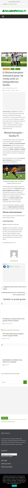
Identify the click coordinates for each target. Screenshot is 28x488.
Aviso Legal (4, 460)
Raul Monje (6, 88)
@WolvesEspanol (16, 183)
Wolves (17, 90)
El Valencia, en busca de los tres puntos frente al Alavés (13, 320)
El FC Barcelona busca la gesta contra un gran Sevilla (13, 335)
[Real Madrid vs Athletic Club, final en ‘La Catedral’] (14, 345)
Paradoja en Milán (12, 4)
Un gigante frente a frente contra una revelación (14, 288)
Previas (12, 69)
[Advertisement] (14, 38)
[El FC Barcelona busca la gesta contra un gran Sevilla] (10, 330)
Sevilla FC (18, 69)
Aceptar (14, 485)
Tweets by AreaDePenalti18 (8, 421)
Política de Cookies (6, 463)
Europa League (6, 69)
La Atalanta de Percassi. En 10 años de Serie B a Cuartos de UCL (13, 293)
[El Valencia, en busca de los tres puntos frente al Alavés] (14, 304)
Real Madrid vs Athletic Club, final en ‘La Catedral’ (12, 361)
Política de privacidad (6, 467)
